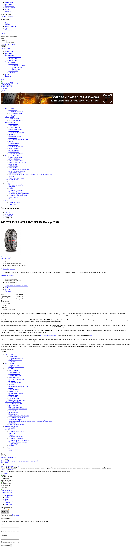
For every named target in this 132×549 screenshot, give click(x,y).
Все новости (5, 463)
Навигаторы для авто (16, 160)
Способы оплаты (8, 275)
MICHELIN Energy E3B (48, 335)
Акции (7, 9)
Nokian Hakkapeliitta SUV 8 (10, 466)
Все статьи (4, 473)
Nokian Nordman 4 (7, 470)
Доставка (12, 72)
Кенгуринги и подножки (17, 132)
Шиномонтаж (9, 6)
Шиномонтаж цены (15, 57)
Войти (3, 33)
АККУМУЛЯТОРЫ (11, 180)
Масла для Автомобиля (16, 185)
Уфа (6, 28)
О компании (9, 2)
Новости (7, 499)
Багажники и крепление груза (18, 139)
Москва (7, 25)
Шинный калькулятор (16, 111)
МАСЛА (7, 183)
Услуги (7, 497)
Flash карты (12, 176)
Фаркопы (12, 134)
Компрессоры (13, 167)
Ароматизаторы (14, 150)
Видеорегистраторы (15, 157)
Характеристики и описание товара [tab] (16, 286)
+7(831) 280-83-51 (6, 85)
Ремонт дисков (13, 58)
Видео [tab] (7, 287)
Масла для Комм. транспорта (18, 195)
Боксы (11, 141)
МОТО (7, 200)
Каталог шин (13, 110)
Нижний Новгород (7, 16)
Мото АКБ (12, 204)
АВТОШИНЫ (9, 108)
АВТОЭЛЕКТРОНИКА (13, 155)
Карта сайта (8, 504)
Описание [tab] (8, 291)
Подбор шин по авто (15, 113)
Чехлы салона (13, 145)
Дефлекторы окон (14, 127)
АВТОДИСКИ (9, 117)
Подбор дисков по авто (16, 120)
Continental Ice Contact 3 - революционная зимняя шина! (19, 461)
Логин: (3, 38)
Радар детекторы (14, 159)
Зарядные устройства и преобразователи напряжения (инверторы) (30, 174)
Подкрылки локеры (15, 136)
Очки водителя (13, 148)
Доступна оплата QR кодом (10, 457)
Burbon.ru (15, 515)
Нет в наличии (6, 258)
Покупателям (9, 4)
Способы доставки (9, 269)
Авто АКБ (12, 181)
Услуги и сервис (10, 7)
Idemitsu (11, 199)
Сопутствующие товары (16, 178)
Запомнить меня (8, 43)
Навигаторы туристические (18, 162)
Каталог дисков (14, 118)
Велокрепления (14, 143)
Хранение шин (13, 71)
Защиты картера (14, 131)
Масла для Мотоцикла (16, 190)
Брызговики (13, 138)
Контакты (8, 11)
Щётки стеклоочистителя (17, 153)
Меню (3, 79)
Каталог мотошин (14, 202)
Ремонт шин (13, 60)
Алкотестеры (13, 164)
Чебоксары (8, 30)
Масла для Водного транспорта (19, 194)
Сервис (11, 188)
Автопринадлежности (16, 146)
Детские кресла (14, 152)
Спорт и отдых (13, 197)
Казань (7, 23)
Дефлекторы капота (15, 129)
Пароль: (3, 40)
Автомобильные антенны (17, 171)
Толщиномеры (13, 166)
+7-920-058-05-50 (6, 86)
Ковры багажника (14, 125)
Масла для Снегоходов (16, 192)
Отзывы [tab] (7, 289)
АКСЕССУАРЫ (10, 122)
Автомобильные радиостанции (19, 169)
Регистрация (6, 48)
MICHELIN (94, 335)
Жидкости (12, 187)
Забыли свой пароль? (8, 44)
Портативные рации (15, 173)
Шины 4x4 (12, 115)
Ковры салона (13, 124)
